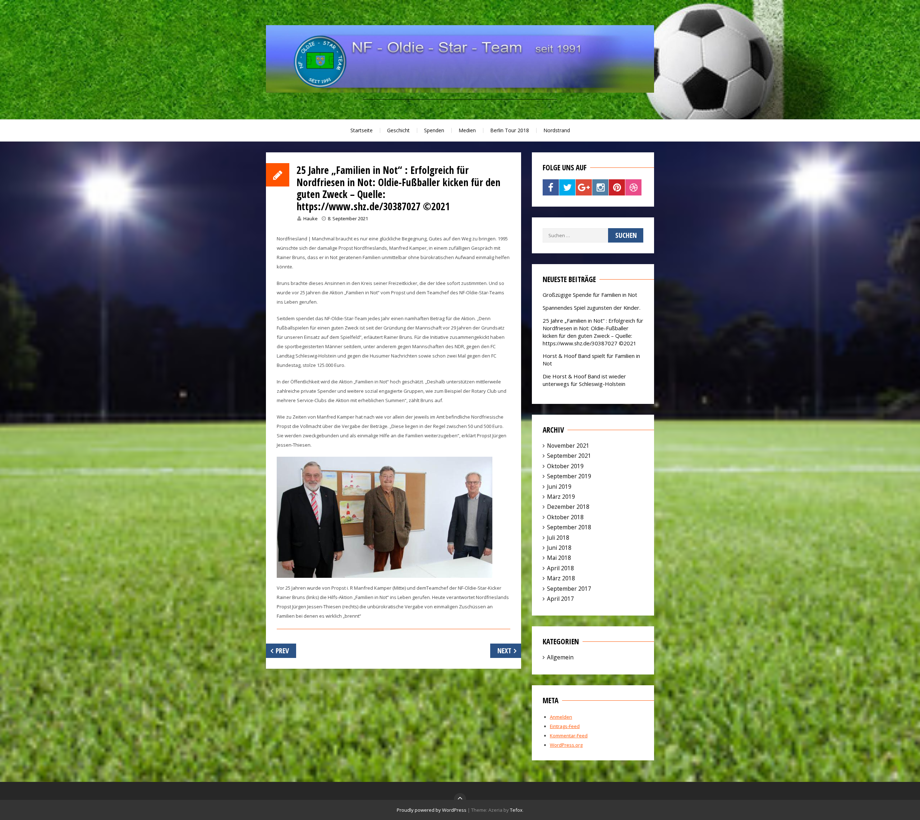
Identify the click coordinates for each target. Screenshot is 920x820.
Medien (467, 130)
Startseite (361, 130)
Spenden (434, 130)
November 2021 (568, 446)
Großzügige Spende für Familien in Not (590, 294)
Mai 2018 (559, 558)
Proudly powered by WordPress (431, 810)
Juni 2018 (559, 548)
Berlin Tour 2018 (509, 130)
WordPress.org (566, 745)
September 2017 (569, 589)
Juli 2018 (558, 538)
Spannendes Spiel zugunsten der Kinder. (591, 307)
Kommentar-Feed (569, 735)
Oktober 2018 (565, 517)
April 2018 (560, 568)
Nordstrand (556, 130)
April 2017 (560, 599)
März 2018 (561, 578)
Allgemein (560, 657)
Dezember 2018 (568, 507)
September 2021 (569, 456)
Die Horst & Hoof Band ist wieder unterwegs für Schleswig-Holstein (584, 380)
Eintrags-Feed (565, 726)
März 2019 (561, 497)
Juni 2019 (559, 486)
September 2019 (569, 476)
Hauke (310, 218)
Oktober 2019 (565, 466)
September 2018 (569, 527)
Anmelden (561, 717)
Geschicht (398, 130)
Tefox (516, 810)
